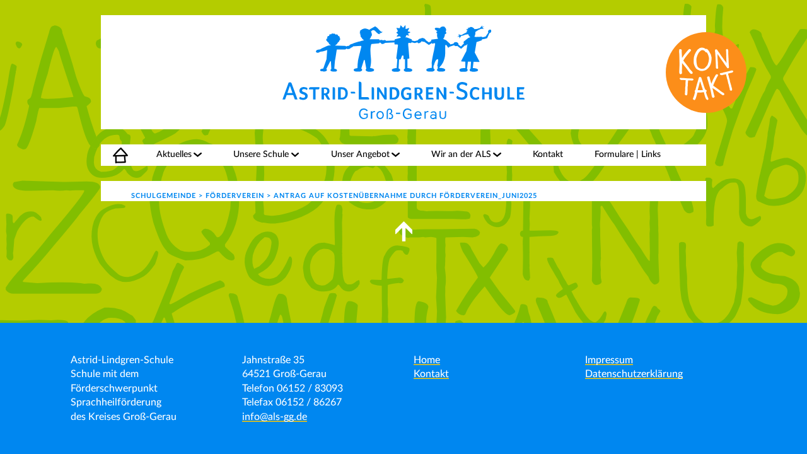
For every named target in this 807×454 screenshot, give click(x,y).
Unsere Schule (261, 154)
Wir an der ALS (461, 154)
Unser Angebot (360, 154)
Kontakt (548, 154)
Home (113, 154)
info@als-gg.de (274, 417)
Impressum (609, 360)
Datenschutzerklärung (634, 374)
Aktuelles (174, 154)
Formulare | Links (628, 154)
